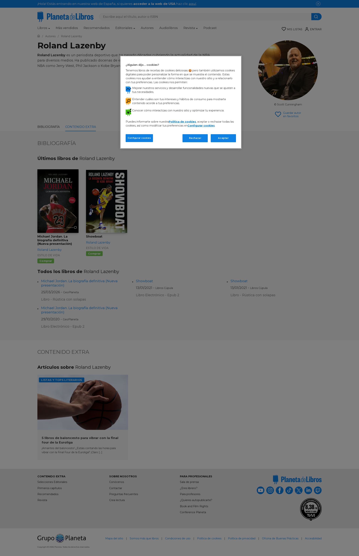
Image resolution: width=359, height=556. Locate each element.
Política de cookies (182, 121)
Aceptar (223, 138)
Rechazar (195, 138)
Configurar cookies (139, 138)
